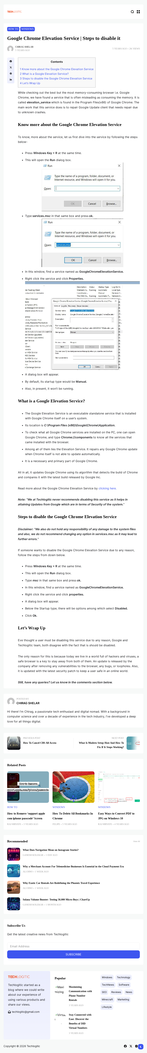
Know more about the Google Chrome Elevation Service (57, 69)
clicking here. (108, 488)
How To (13, 29)
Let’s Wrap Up (30, 83)
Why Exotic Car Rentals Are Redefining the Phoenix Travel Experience (61, 883)
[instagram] (136, 1046)
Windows (27, 29)
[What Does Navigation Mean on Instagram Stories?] (13, 854)
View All (136, 841)
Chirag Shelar (24, 47)
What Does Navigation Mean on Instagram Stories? (51, 849)
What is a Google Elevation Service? (44, 73)
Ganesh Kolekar (33, 855)
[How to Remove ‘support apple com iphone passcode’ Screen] (28, 787)
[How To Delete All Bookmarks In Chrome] (73, 787)
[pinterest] (11, 73)
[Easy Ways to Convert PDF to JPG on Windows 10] (119, 787)
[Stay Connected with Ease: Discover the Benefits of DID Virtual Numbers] (60, 1018)
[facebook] (11, 61)
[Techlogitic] (14, 11)
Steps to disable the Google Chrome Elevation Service (56, 78)
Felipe (56, 824)
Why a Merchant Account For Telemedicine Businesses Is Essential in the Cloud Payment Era (73, 866)
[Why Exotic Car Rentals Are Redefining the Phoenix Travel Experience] (13, 887)
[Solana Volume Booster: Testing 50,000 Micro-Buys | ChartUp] (13, 903)
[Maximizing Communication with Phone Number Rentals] (60, 990)
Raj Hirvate (14, 824)
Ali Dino (28, 871)
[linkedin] (11, 80)
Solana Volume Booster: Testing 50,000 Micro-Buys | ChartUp (56, 899)
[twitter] (11, 67)
